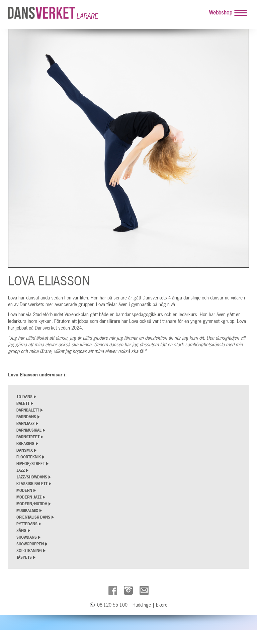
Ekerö (161, 605)
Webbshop (220, 12)
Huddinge (142, 605)
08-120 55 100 (112, 605)
